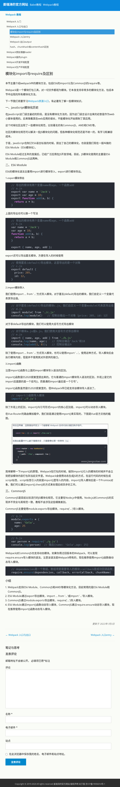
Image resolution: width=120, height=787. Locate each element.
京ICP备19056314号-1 (95, 783)
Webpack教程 (51, 4)
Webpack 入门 (14, 21)
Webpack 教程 (13, 14)
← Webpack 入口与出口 (18, 634)
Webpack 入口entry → (103, 634)
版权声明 (74, 783)
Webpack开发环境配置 (18, 62)
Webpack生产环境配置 (18, 67)
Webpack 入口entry (20, 36)
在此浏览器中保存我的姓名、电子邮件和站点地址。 (38, 754)
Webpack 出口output (21, 41)
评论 (7, 667)
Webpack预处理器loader (19, 52)
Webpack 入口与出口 (17, 26)
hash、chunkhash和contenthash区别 (29, 46)
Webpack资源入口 (38, 101)
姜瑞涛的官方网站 (15, 4)
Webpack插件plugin (17, 57)
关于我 (82, 783)
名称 (8, 714)
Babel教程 (35, 4)
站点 (7, 740)
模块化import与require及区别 (25, 31)
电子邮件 (11, 727)
